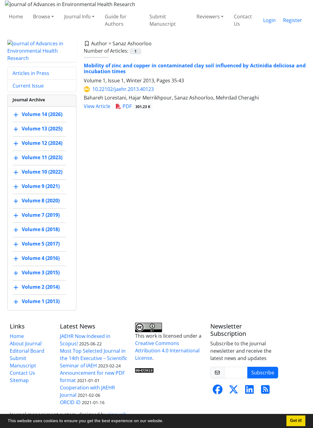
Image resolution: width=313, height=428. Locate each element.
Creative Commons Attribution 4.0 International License (167, 350)
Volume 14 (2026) (42, 114)
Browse (41, 16)
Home (16, 16)
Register (292, 20)
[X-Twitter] (233, 391)
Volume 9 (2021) (41, 186)
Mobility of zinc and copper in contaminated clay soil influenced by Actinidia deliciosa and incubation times (195, 68)
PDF (135, 106)
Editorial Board (27, 350)
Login (269, 20)
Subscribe (262, 372)
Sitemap (19, 380)
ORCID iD (70, 402)
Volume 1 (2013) (41, 301)
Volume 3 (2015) (41, 272)
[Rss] (265, 391)
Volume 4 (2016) (41, 258)
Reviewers (208, 16)
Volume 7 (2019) (41, 215)
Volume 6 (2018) (41, 229)
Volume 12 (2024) (42, 143)
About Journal (26, 343)
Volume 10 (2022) (42, 171)
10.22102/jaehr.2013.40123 (123, 89)
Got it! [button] (296, 421)
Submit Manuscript (162, 20)
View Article (97, 106)
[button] (166, 421)
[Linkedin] (249, 391)
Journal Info (77, 16)
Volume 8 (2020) (41, 200)
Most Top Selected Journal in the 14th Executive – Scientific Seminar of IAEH (93, 358)
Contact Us (243, 20)
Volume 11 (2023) (42, 157)
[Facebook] (217, 391)
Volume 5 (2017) (41, 243)
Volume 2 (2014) (41, 286)
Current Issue (28, 85)
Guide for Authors (116, 20)
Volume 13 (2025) (42, 128)
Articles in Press (31, 73)
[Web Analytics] (144, 370)
